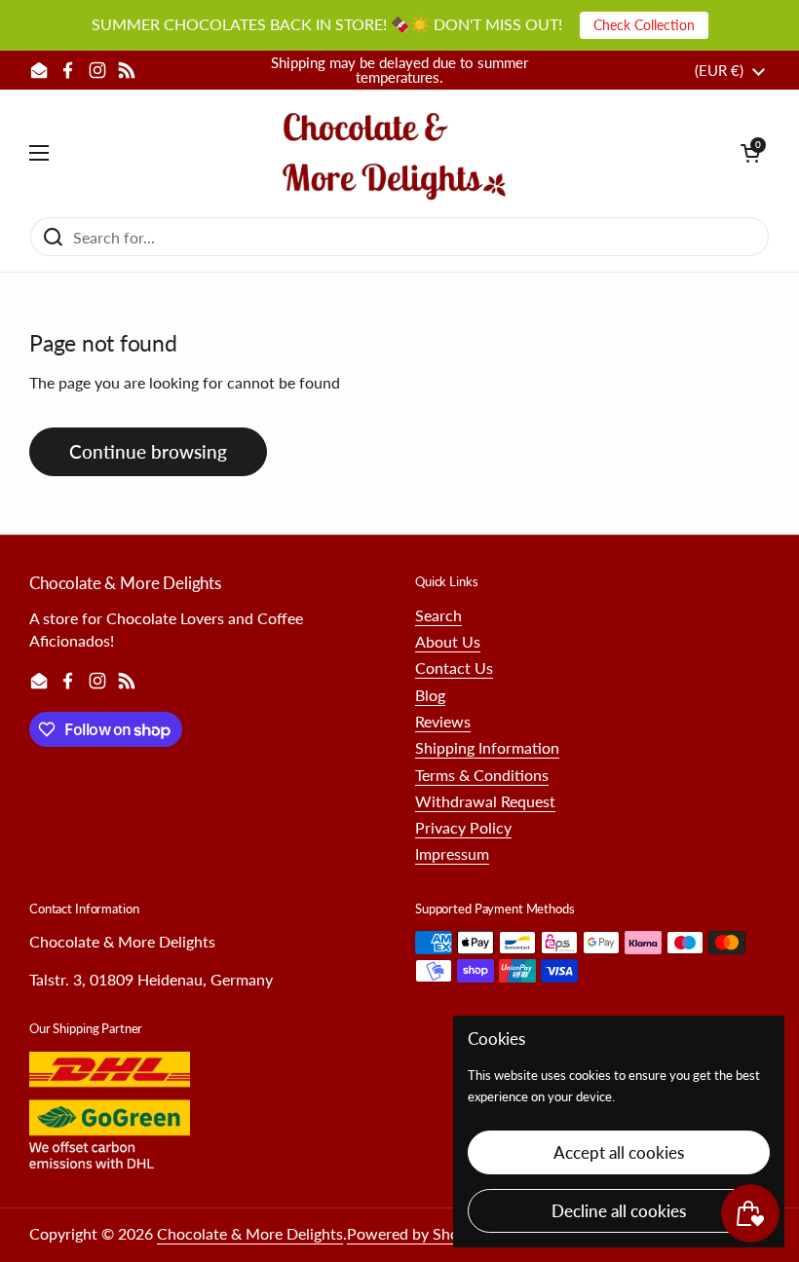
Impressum (452, 853)
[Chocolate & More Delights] (395, 153)
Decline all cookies (619, 1211)
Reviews (443, 721)
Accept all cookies (618, 1152)
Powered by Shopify (416, 1233)
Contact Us (454, 667)
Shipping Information (487, 747)
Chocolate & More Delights (250, 1233)
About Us (447, 641)
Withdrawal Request (485, 801)
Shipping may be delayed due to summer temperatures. (399, 70)
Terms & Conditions (482, 774)
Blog (430, 695)
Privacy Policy (463, 827)
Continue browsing (148, 451)
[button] (750, 152)
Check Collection (644, 25)
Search (438, 615)
